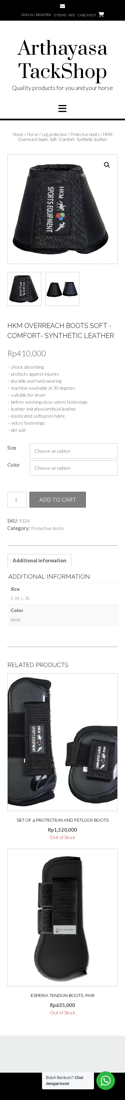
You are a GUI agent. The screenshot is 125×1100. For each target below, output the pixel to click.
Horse (32, 134)
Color (13, 465)
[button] (62, 109)
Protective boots (85, 134)
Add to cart (57, 500)
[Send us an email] (62, 6)
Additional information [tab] (39, 560)
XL (27, 598)
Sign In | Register (36, 15)
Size (11, 448)
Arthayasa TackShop (63, 60)
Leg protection (54, 134)
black (15, 619)
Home (18, 134)
